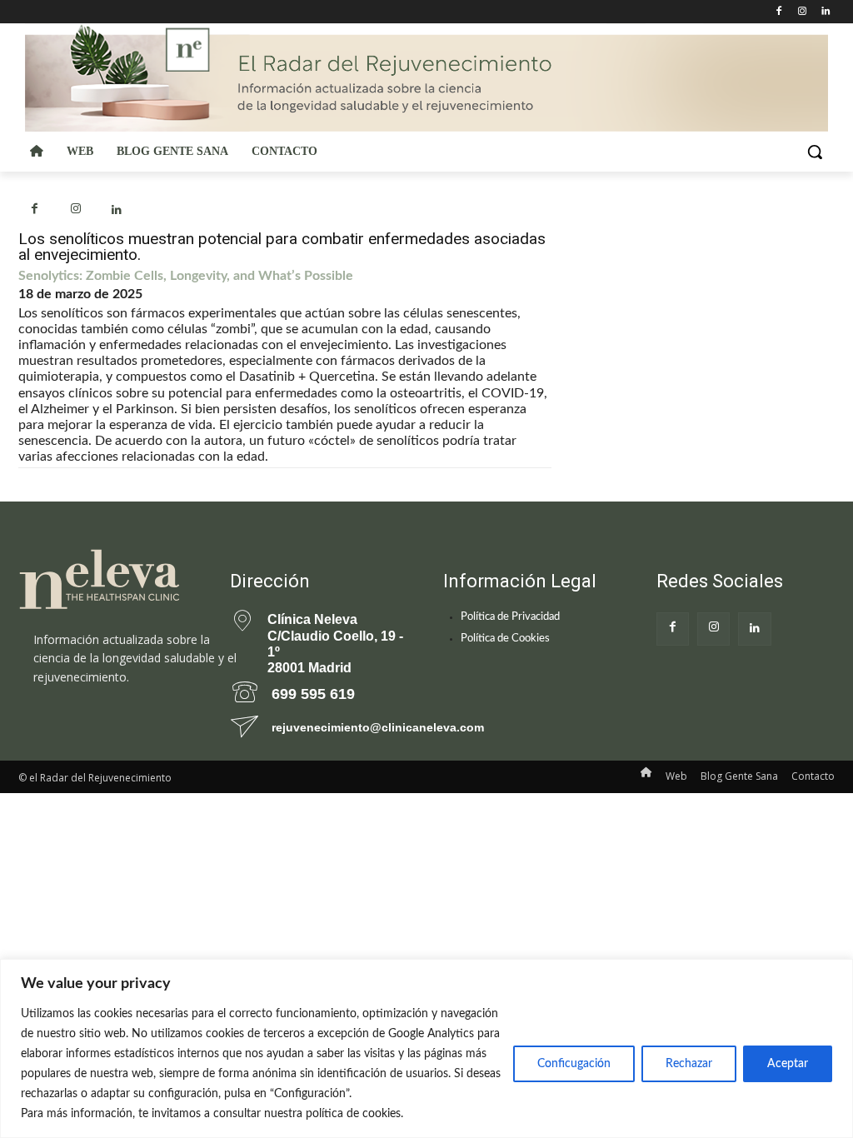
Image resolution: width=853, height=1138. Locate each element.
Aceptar (787, 1064)
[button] (815, 152)
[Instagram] (801, 12)
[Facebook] (779, 12)
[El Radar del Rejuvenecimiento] (107, 580)
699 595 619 (313, 694)
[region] (426, 1048)
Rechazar (689, 1064)
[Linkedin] (825, 12)
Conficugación (574, 1064)
